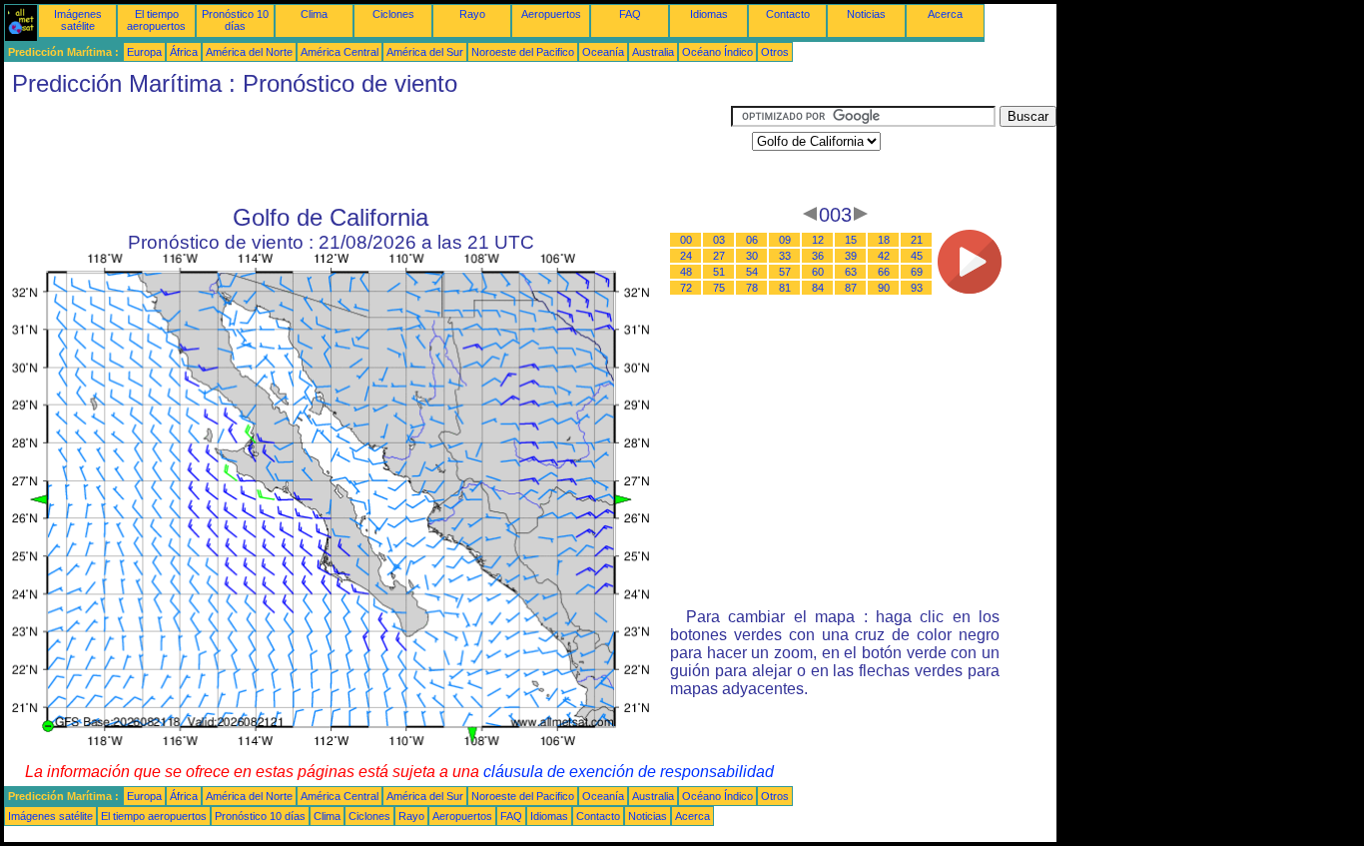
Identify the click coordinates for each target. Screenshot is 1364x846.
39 (851, 256)
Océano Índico (717, 52)
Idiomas (709, 14)
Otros (775, 52)
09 (785, 240)
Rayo (472, 14)
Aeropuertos (551, 14)
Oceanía (603, 52)
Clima (314, 14)
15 (851, 240)
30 (752, 256)
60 (818, 272)
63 (851, 272)
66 (884, 272)
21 (917, 240)
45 (917, 256)
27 (719, 256)
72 (686, 288)
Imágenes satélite (78, 20)
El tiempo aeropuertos (156, 20)
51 (719, 272)
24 (686, 256)
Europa (144, 52)
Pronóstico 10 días (235, 20)
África (184, 52)
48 (686, 272)
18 (884, 240)
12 (818, 240)
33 (785, 256)
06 (752, 240)
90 (884, 288)
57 (785, 272)
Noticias (866, 14)
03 (719, 240)
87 (851, 288)
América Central (339, 52)
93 (917, 288)
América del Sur (424, 52)
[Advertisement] (367, 151)
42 (884, 256)
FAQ (630, 14)
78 (752, 288)
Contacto (788, 14)
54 (752, 272)
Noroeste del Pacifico (522, 52)
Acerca (945, 14)
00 (686, 240)
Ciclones (393, 14)
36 (818, 256)
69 (917, 272)
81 (785, 288)
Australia (653, 52)
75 (719, 288)
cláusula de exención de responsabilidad (628, 771)
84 (818, 288)
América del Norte (249, 52)
